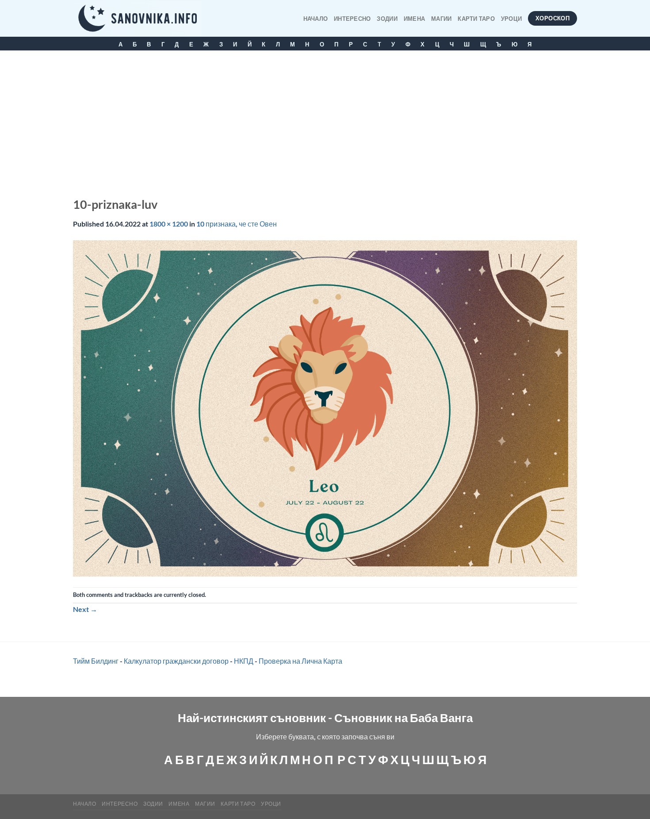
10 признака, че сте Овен (236, 223)
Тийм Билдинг (96, 661)
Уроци (511, 18)
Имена (414, 18)
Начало (315, 18)
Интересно (352, 18)
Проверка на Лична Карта (300, 661)
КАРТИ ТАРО (476, 18)
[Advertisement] (325, 117)
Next (85, 609)
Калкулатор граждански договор (176, 661)
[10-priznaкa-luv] (325, 407)
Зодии (387, 18)
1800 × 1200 (168, 223)
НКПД (243, 661)
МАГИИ (441, 18)
